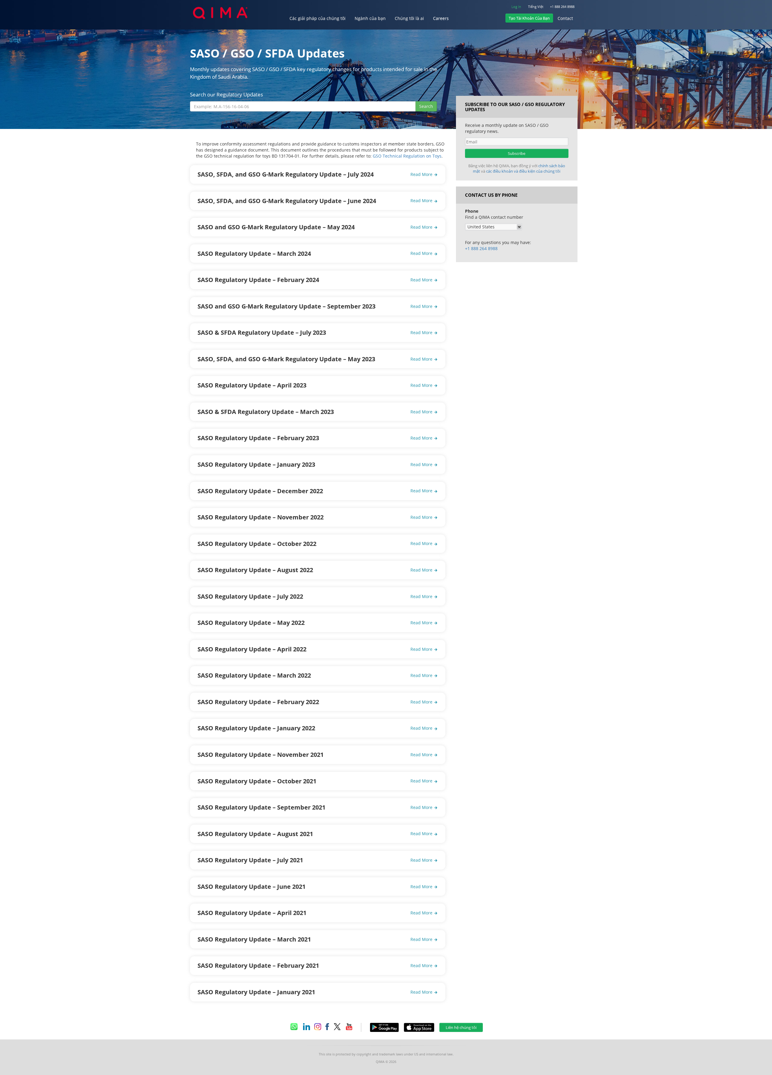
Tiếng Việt (535, 6)
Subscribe (516, 153)
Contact (565, 18)
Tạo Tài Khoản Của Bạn (529, 18)
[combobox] (303, 106)
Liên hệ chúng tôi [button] (461, 1027)
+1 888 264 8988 (562, 6)
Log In (516, 6)
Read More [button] (422, 174)
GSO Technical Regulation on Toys (407, 156)
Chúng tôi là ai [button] (409, 18)
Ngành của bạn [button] (370, 18)
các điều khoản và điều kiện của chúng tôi (523, 171)
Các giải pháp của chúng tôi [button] (318, 18)
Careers (441, 18)
